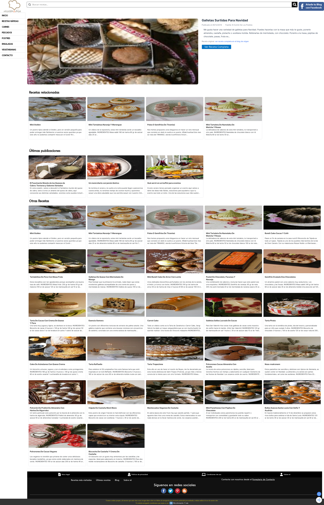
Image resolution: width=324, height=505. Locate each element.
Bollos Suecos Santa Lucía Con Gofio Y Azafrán (282, 409)
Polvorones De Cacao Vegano (43, 451)
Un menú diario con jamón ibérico (104, 183)
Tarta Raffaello (95, 364)
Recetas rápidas (10, 21)
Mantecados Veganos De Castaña (162, 408)
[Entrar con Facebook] (311, 6)
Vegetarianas (9, 50)
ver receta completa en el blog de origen (232, 41)
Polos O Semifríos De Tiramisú (161, 124)
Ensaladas (7, 44)
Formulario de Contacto (263, 479)
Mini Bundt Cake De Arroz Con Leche (164, 277)
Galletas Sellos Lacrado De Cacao (221, 320)
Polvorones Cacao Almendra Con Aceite (221, 365)
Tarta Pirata (270, 320)
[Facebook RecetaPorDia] (164, 490)
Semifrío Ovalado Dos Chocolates (280, 277)
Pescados (7, 33)
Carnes (5, 27)
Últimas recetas (103, 480)
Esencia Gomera (96, 320)
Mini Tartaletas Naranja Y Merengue (105, 124)
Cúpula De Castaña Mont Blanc (103, 408)
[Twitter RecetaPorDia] (171, 490)
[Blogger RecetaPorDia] (185, 490)
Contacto (7, 55)
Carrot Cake (152, 320)
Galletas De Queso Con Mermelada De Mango (106, 278)
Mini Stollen (35, 124)
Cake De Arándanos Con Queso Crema (47, 364)
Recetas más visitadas (81, 480)
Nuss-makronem (272, 364)
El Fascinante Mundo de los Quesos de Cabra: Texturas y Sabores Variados (47, 184)
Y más (186, 503)
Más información (178, 503)
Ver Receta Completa (216, 46)
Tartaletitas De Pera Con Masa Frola (46, 277)
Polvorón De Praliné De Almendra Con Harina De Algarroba (47, 409)
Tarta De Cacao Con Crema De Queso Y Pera (47, 321)
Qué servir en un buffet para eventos (164, 183)
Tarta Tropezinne (155, 364)
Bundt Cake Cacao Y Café (276, 233)
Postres (6, 38)
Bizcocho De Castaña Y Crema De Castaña (104, 452)
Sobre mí (128, 480)
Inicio (5, 15)
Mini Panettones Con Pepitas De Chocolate (220, 409)
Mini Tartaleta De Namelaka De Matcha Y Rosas (220, 125)
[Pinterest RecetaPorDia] (178, 490)
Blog (117, 480)
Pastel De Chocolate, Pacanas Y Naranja (220, 278)
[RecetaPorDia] (12, 6)
